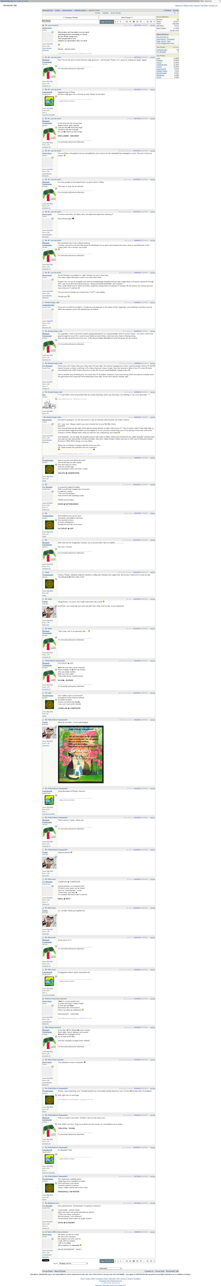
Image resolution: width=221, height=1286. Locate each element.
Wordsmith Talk (47, 10)
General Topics (67, 10)
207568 (153, 240)
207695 (153, 1203)
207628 (153, 599)
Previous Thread (71, 17)
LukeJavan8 (129, 817)
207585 (153, 458)
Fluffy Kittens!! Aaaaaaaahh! (55, 661)
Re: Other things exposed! (54, 1060)
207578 (153, 392)
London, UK (45, 388)
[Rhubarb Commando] (49, 79)
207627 (153, 572)
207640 (153, 693)
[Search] (175, 13)
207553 (153, 25)
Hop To (55, 1263)
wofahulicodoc (128, 331)
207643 (153, 720)
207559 (153, 118)
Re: (46, 484)
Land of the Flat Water (48, 114)
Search (197, 5)
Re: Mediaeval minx (52, 1203)
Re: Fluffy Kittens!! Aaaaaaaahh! (56, 720)
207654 (153, 849)
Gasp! (47, 572)
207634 (153, 661)
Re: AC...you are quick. (53, 57)
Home (82, 1279)
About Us (178, 5)
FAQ (118, 1279)
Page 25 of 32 (105, 22)
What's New (188, 5)
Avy (131, 417)
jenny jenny (129, 57)
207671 (153, 1027)
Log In (176, 10)
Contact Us (213, 5)
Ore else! (48, 693)
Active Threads (116, 13)
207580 (153, 417)
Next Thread (126, 17)
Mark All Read (59, 1271)
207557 (153, 57)
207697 (153, 1232)
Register (168, 10)
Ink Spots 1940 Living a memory (56, 1232)
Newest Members (163, 34)
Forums (57, 10)
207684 (153, 1088)
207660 (153, 879)
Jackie (131, 118)
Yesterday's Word (102, 1279)
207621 (153, 513)
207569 (153, 272)
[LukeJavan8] (49, 105)
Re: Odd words (50, 879)
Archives (124, 1279)
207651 (153, 817)
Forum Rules (47, 1271)
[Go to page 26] (154, 22)
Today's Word (90, 1279)
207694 (153, 1176)
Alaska (44, 480)
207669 (153, 998)
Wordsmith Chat (116, 1281)
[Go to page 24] (115, 22)
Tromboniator (128, 484)
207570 (153, 302)
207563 (153, 151)
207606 (153, 484)
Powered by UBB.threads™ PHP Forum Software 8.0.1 (110, 1285)
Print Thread (46, 21)
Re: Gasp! (48, 599)
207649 (153, 788)
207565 (153, 179)
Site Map (204, 5)
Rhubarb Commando (127, 89)
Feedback (137, 1279)
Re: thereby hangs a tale (53, 331)
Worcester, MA (46, 327)
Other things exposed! (53, 1027)
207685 (153, 1115)
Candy (130, 628)
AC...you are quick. (52, 25)
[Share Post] (148, 25)
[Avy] (49, 408)
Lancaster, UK (46, 85)
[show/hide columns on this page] (177, 13)
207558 (153, 89)
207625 (153, 540)
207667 (153, 969)
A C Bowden (129, 25)
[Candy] (49, 617)
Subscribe (112, 1279)
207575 (153, 363)
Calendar (106, 13)
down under (45, 624)
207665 (153, 937)
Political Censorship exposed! (55, 999)
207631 (153, 628)
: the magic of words (14, 1)
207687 (153, 1147)
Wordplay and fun (80, 10)
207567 (153, 212)
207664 (153, 908)
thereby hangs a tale (52, 302)
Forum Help (159, 1271)
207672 (153, 1059)
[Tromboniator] (49, 473)
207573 (153, 331)
